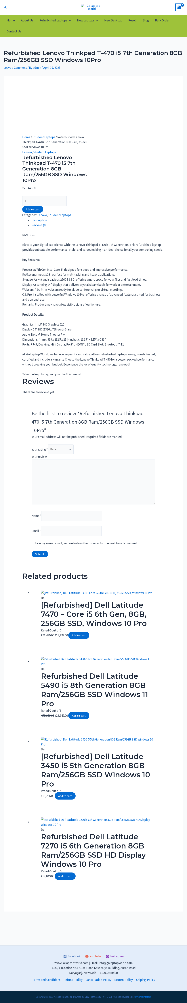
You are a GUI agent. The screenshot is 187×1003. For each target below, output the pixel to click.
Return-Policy (123, 980)
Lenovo (27, 152)
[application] (69, 20)
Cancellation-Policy (98, 980)
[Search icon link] (5, 7)
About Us (27, 20)
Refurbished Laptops (53, 20)
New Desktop (113, 20)
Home (11, 20)
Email (36, 531)
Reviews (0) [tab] (39, 225)
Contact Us (14, 31)
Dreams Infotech (143, 996)
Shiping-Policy (145, 980)
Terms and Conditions (46, 980)
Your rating (40, 449)
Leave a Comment (15, 68)
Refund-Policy (73, 980)
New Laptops (85, 20)
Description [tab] (39, 220)
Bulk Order (162, 20)
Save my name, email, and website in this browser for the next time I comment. (86, 543)
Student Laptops (44, 137)
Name (36, 516)
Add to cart (33, 209)
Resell (132, 20)
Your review (40, 457)
